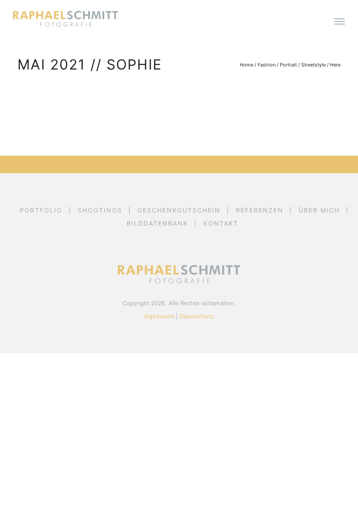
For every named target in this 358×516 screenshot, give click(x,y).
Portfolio (41, 210)
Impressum (159, 316)
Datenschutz (196, 316)
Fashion (266, 65)
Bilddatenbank (157, 223)
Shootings (100, 210)
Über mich (319, 210)
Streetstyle (313, 65)
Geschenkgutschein (179, 210)
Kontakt (220, 223)
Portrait (288, 65)
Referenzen (259, 210)
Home (246, 65)
